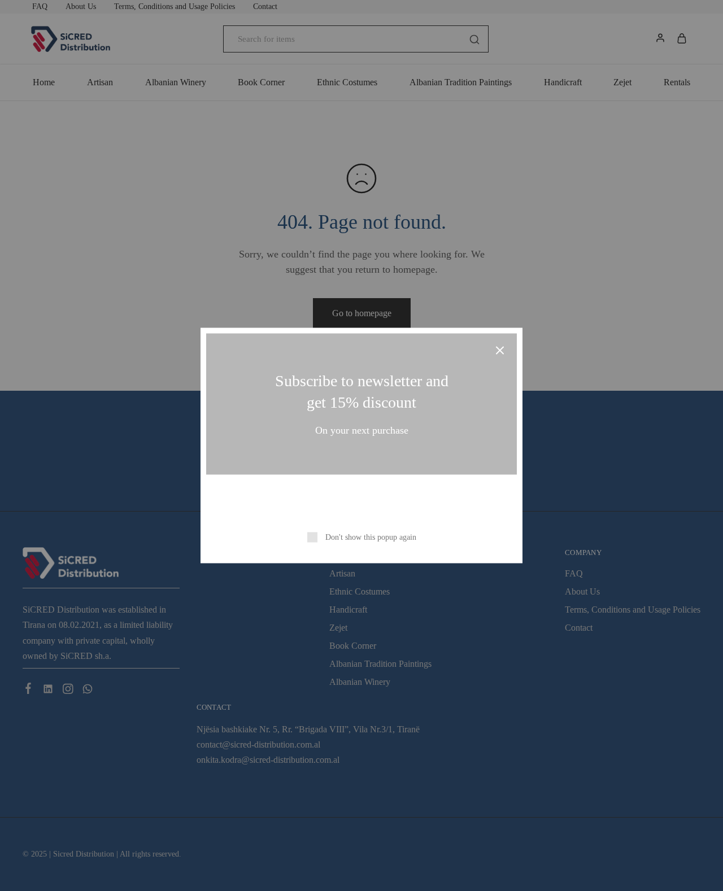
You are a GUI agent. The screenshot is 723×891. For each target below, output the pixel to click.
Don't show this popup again (370, 537)
